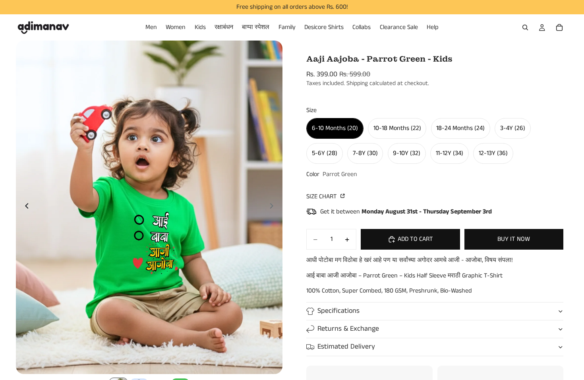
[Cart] (559, 27)
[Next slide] (273, 207)
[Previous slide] (24, 207)
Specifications (338, 311)
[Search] (525, 27)
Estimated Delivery (346, 346)
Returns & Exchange (348, 329)
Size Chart (322, 196)
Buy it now (513, 239)
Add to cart (415, 239)
